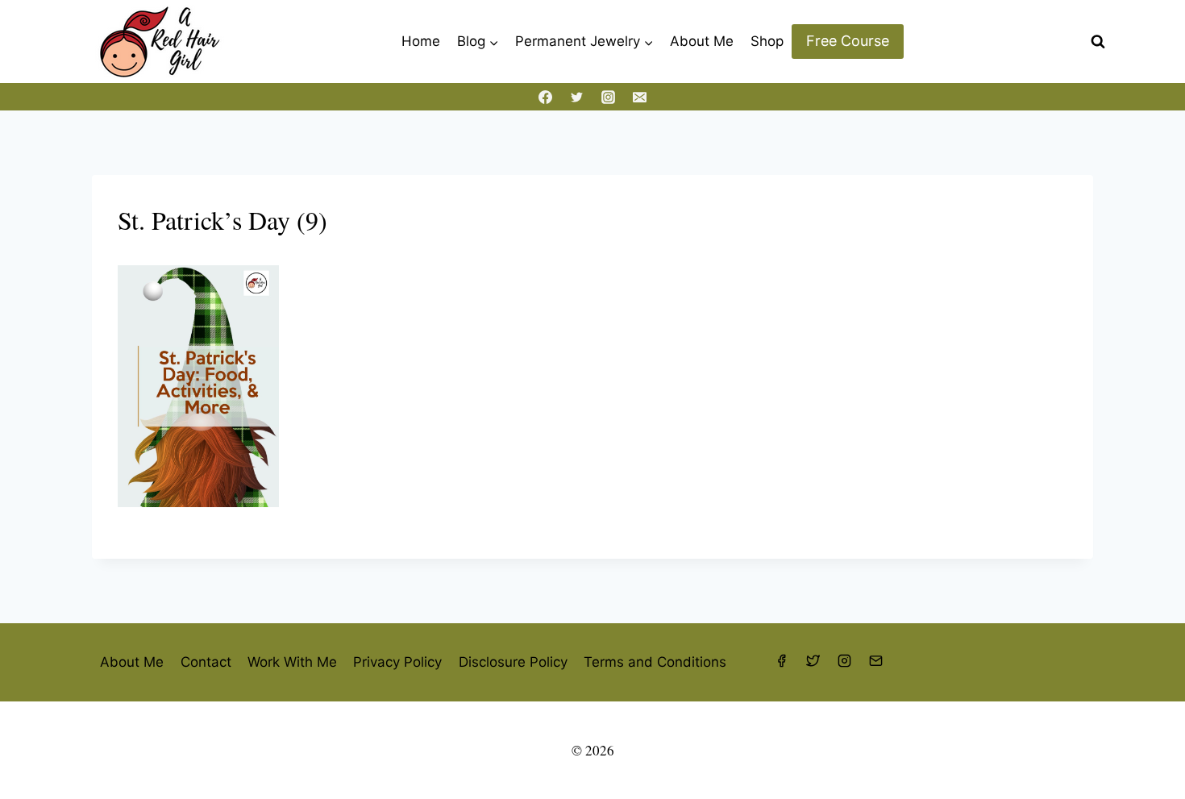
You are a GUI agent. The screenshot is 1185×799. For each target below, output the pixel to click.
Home (420, 41)
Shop (767, 41)
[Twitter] (576, 96)
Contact (206, 662)
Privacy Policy (397, 662)
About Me (702, 41)
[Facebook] (545, 96)
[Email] (640, 96)
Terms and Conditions (655, 662)
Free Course (847, 40)
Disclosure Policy (513, 662)
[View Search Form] (1097, 41)
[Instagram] (608, 96)
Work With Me (292, 662)
